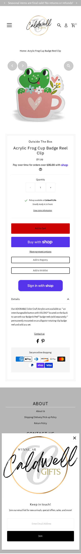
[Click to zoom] (68, 66)
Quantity (40, 179)
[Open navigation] (9, 25)
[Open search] (59, 25)
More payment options (40, 251)
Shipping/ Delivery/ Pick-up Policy (40, 417)
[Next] (22, 65)
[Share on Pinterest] (43, 342)
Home (23, 51)
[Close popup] (74, 438)
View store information (42, 211)
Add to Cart (40, 228)
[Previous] (12, 65)
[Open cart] (73, 25)
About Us (40, 411)
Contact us (39, 334)
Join (40, 536)
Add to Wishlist (40, 270)
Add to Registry (40, 260)
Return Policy (40, 423)
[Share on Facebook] (38, 342)
